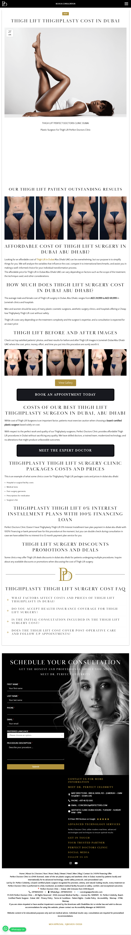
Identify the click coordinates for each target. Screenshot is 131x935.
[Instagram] (70, 863)
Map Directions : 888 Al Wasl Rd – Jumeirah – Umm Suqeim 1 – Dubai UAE (96, 794)
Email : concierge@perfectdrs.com (89, 805)
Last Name (13, 696)
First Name (13, 684)
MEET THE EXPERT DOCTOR (65, 450)
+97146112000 (37, 892)
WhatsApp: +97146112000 (61, 892)
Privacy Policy (47, 898)
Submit (35, 767)
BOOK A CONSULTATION (65, 4)
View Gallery (66, 382)
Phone (11, 708)
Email (10, 719)
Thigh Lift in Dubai (45, 259)
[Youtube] (76, 863)
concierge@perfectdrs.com (90, 892)
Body (66, 14)
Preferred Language (18, 731)
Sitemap (113, 898)
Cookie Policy (90, 898)
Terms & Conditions (62, 898)
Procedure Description (19, 743)
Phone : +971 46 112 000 (82, 800)
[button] (5, 928)
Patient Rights (77, 898)
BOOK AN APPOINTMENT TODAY (65, 395)
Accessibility (102, 898)
